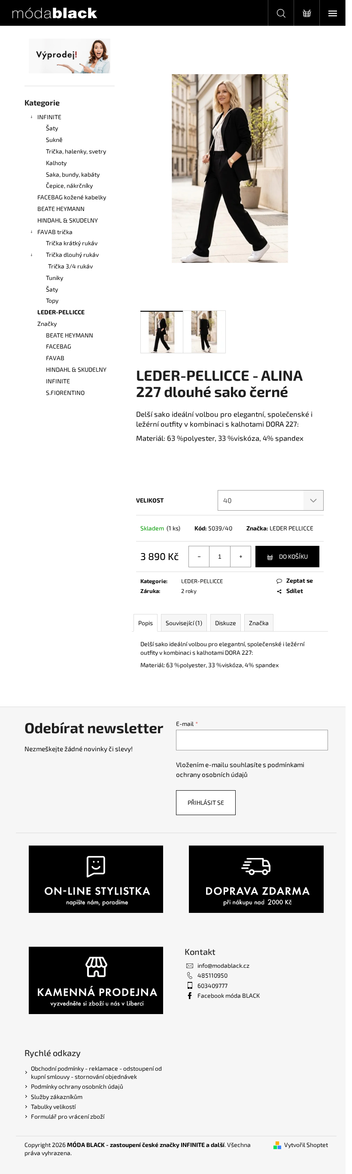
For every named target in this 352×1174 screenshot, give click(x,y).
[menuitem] (69, 335)
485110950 (212, 975)
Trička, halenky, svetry (76, 151)
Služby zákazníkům (56, 1096)
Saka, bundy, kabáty (73, 174)
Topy (52, 300)
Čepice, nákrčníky (69, 185)
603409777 (212, 985)
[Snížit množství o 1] (199, 556)
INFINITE (49, 116)
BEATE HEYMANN (61, 208)
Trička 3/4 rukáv (70, 266)
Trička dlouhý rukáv (72, 254)
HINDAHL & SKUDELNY (67, 220)
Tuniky (54, 277)
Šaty (52, 128)
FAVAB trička (55, 231)
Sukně (54, 139)
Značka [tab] (259, 622)
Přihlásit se (206, 802)
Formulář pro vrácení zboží (67, 1116)
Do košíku (293, 556)
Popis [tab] (145, 622)
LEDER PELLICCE (291, 528)
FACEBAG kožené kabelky (71, 197)
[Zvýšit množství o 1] (240, 556)
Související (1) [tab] (184, 622)
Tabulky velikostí (53, 1106)
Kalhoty (56, 162)
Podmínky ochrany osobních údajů (77, 1086)
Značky (47, 323)
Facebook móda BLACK (228, 995)
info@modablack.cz (223, 965)
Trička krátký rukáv (71, 243)
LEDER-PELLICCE (61, 312)
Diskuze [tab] (225, 622)
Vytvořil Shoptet (306, 1144)
